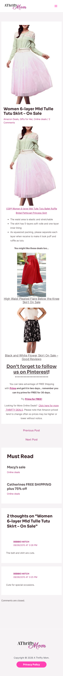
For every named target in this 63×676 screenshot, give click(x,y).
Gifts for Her (26, 119)
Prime (13, 388)
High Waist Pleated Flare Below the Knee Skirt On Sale (31, 300)
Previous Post (31, 430)
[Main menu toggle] (55, 6)
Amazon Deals (11, 119)
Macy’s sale (16, 467)
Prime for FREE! (33, 399)
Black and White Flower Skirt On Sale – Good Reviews (31, 357)
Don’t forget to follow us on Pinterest (31, 369)
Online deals (40, 119)
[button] (31, 664)
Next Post (32, 439)
